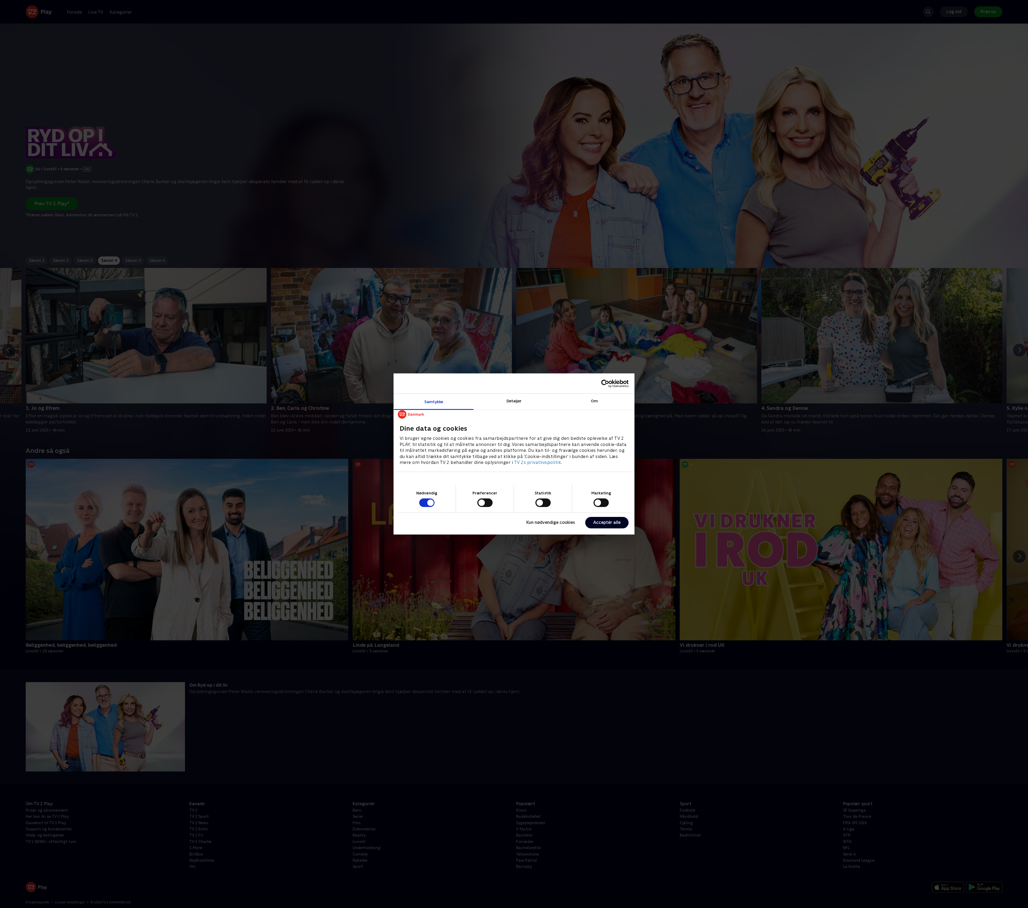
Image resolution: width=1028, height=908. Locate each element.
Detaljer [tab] (514, 401)
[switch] (485, 502)
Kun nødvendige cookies (550, 522)
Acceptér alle (607, 522)
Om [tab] (594, 401)
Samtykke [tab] (433, 401)
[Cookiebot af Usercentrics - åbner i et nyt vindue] (605, 383)
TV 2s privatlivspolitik (537, 462)
